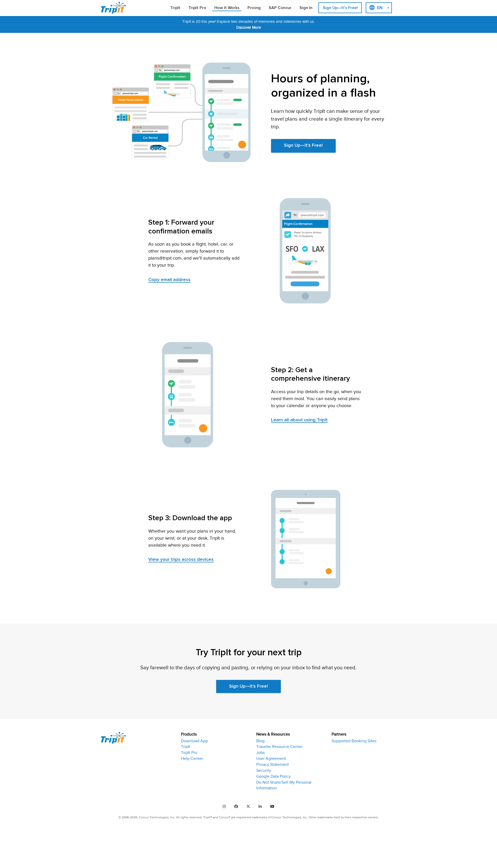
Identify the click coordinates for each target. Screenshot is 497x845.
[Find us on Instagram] (224, 806)
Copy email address (169, 279)
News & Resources (273, 734)
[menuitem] (175, 8)
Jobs (260, 752)
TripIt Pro (197, 8)
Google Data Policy (273, 776)
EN (379, 7)
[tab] (214, 761)
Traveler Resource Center (279, 746)
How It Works (226, 8)
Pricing (254, 8)
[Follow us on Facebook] (236, 806)
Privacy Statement (272, 764)
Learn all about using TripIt (299, 420)
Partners (339, 734)
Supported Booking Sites (354, 741)
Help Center (192, 758)
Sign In (305, 8)
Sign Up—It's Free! (340, 8)
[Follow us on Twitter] (248, 806)
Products (189, 734)
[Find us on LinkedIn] (260, 806)
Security (263, 770)
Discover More (248, 27)
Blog (260, 741)
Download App (194, 741)
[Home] (115, 7)
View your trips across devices (181, 559)
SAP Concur (280, 8)
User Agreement (271, 758)
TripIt (175, 8)
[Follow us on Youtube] (272, 806)
